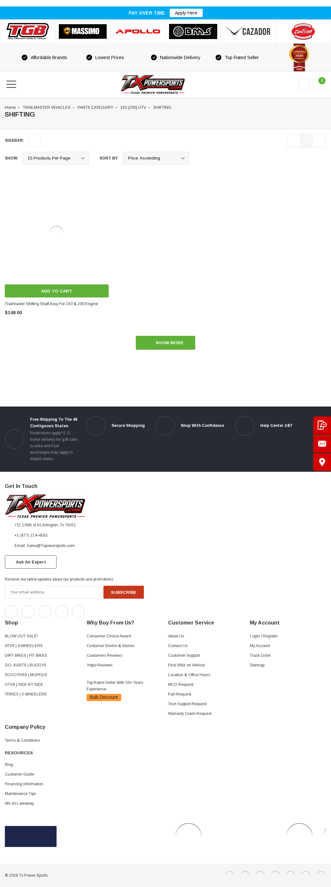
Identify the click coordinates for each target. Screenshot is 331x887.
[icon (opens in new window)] (11, 611)
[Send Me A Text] (322, 425)
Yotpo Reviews (99, 665)
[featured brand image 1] (83, 32)
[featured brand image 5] (248, 31)
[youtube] (107, 610)
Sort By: (109, 158)
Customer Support (184, 655)
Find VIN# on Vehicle (186, 665)
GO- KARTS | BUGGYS (26, 665)
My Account (260, 646)
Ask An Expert (31, 562)
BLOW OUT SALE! (21, 636)
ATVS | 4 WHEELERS (24, 646)
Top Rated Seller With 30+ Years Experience (115, 685)
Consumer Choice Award (109, 636)
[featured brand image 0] (27, 31)
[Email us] (322, 443)
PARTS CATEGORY (95, 107)
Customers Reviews (104, 655)
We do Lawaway (19, 803)
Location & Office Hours (189, 675)
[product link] (57, 232)
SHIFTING (162, 107)
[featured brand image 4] (193, 31)
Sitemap (257, 665)
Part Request (179, 694)
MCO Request (180, 684)
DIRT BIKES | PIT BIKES (26, 655)
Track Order (260, 655)
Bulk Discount (104, 697)
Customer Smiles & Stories (110, 646)
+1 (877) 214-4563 (31, 535)
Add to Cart (56, 291)
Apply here (186, 12)
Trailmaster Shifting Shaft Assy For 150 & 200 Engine (51, 304)
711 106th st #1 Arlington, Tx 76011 (45, 525)
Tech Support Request (187, 704)
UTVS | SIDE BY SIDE (24, 684)
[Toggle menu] (11, 84)
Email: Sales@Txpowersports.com (45, 545)
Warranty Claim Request (189, 713)
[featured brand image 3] (138, 31)
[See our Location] (322, 462)
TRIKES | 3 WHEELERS (26, 694)
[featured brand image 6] (303, 31)
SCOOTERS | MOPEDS (26, 675)
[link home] (153, 84)
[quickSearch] (27, 84)
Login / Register (264, 636)
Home (10, 107)
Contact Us (177, 646)
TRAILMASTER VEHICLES (46, 107)
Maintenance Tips (20, 793)
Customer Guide (19, 774)
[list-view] (293, 140)
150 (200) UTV (133, 107)
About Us (176, 636)
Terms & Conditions (22, 740)
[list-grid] (319, 140)
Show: (11, 158)
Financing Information (24, 784)
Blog (9, 764)
